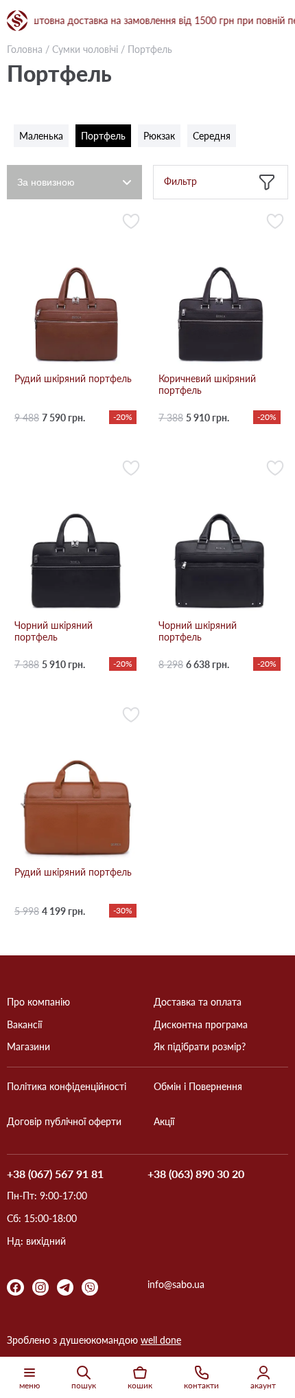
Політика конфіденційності (66, 1086)
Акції (164, 1121)
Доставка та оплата (197, 1002)
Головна (25, 49)
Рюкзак (159, 136)
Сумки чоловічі (85, 49)
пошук (83, 1385)
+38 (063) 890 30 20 (196, 1174)
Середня (212, 136)
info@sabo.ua (176, 1284)
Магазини (28, 1046)
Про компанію (38, 1002)
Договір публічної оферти (64, 1121)
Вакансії (24, 1024)
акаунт (263, 1385)
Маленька (41, 136)
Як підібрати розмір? (200, 1046)
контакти (201, 1385)
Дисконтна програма (201, 1024)
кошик (140, 1385)
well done (161, 1340)
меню (29, 1385)
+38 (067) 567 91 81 (55, 1173)
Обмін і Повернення (198, 1086)
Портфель (103, 136)
